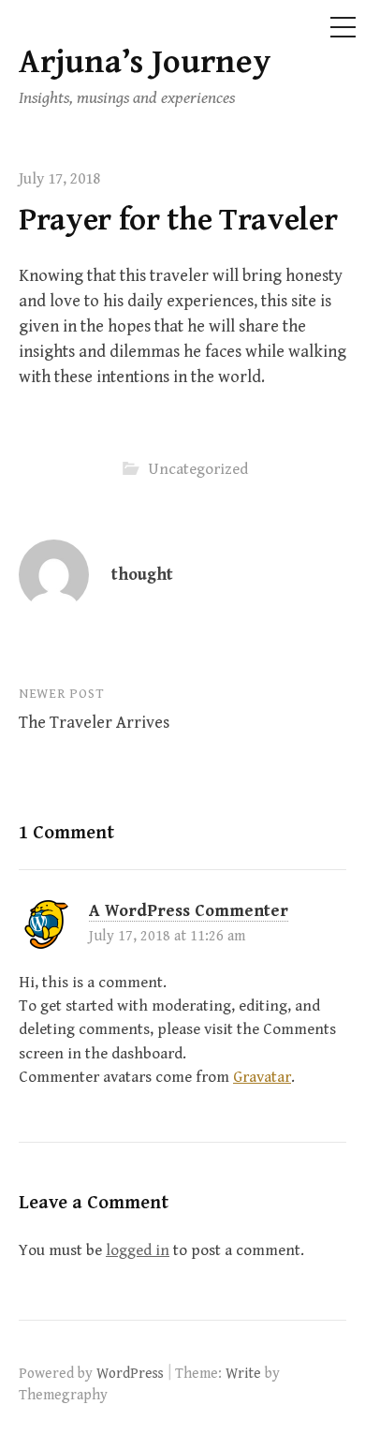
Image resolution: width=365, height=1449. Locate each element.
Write (243, 1373)
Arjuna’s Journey (145, 62)
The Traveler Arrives (94, 722)
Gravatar (262, 1077)
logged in (137, 1250)
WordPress (130, 1373)
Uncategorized (198, 469)
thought (142, 574)
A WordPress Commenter (188, 911)
